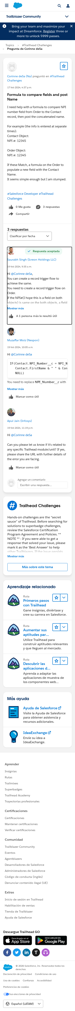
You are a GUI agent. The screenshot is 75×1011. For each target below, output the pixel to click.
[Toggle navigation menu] (67, 16)
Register (49, 31)
